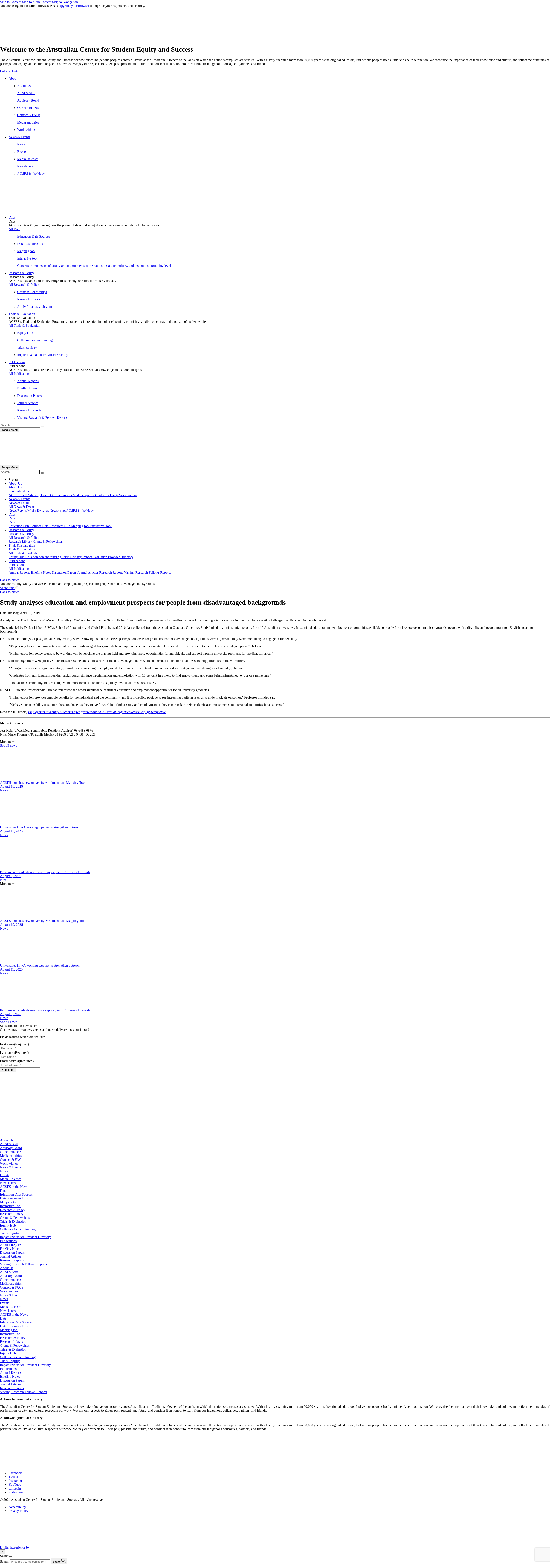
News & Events (10, 1167)
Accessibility (17, 1507)
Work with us (9, 1163)
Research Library (11, 1214)
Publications (8, 1241)
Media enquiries (11, 1156)
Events (4, 1175)
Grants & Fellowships (15, 1217)
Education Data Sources (16, 1194)
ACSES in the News (14, 1186)
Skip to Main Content (36, 2)
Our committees (10, 1152)
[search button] (42, 473)
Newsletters (8, 1183)
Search (4, 1561)
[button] (275, 71)
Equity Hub (8, 1225)
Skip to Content (10, 2)
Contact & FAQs (11, 1159)
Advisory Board (11, 1148)
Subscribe (8, 1069)
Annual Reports (10, 1245)
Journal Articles (10, 1256)
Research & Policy (12, 1210)
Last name (14, 1052)
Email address (17, 1061)
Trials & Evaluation (13, 1221)
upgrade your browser (74, 6)
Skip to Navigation (65, 2)
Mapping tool (9, 1202)
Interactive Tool (10, 1206)
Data (3, 1190)
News (4, 790)
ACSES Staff (9, 1144)
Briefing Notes (10, 1248)
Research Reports (12, 1260)
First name (14, 1044)
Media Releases (10, 1179)
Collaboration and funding (18, 1229)
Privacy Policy (18, 1511)
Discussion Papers (12, 1252)
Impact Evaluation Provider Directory (25, 1237)
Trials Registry (10, 1233)
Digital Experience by (15, 1547)
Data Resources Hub (14, 1198)
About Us (6, 1140)
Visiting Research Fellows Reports (23, 1264)
